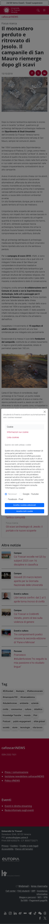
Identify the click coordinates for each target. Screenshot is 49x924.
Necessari (12, 494)
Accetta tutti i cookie (24, 511)
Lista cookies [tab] (13, 437)
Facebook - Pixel (15, 499)
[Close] (45, 412)
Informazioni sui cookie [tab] (17, 432)
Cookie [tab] (10, 427)
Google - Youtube (31, 494)
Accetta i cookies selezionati (24, 505)
